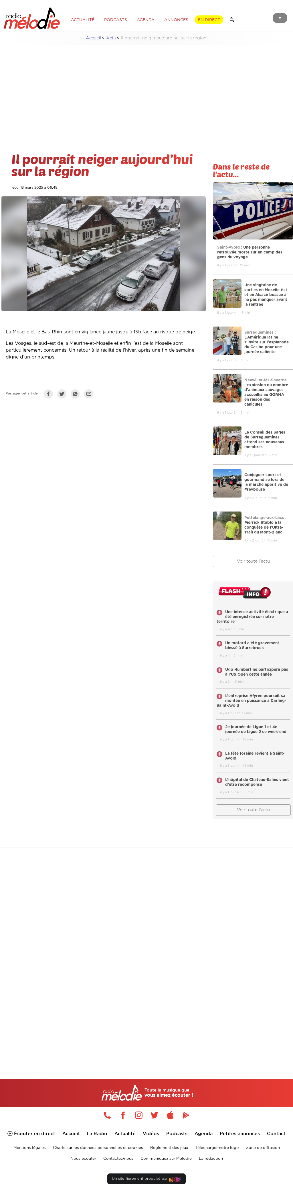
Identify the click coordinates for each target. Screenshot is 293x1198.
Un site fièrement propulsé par (140, 1179)
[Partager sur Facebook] (50, 395)
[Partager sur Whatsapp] (77, 395)
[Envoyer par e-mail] (90, 395)
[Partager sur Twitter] (63, 395)
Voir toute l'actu (253, 810)
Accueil (93, 38)
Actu (111, 38)
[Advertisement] (146, 90)
